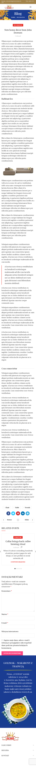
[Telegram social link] (28, 513)
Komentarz (7, 591)
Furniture (18, 537)
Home (13, 17)
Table (17, 507)
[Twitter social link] (13, 513)
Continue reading (18, 562)
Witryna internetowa (10, 631)
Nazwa (5, 614)
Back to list (18, 520)
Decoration (21, 17)
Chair (7, 507)
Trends (27, 507)
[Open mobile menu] (30, 7)
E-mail (5, 623)
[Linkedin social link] (23, 513)
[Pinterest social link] (18, 513)
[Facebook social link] (8, 513)
